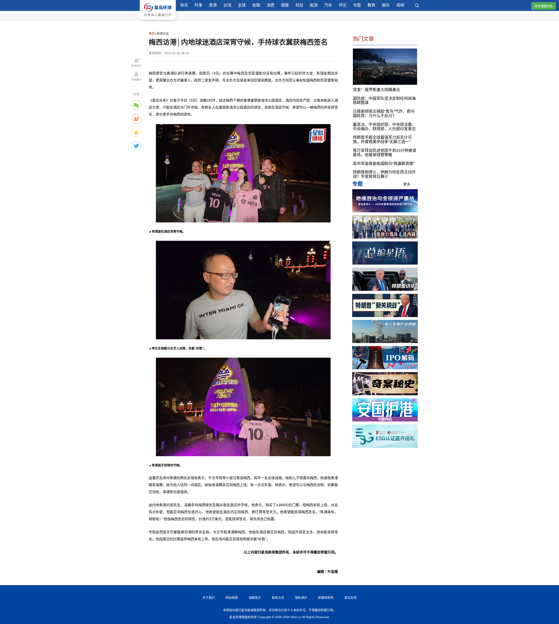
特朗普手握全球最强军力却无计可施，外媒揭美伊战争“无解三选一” (382, 139)
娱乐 (386, 5)
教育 (371, 5)
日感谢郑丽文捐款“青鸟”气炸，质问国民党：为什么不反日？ (383, 113)
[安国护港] (385, 420)
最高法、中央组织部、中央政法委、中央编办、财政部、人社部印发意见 (384, 126)
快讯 (184, 5)
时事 (198, 5)
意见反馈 (350, 597)
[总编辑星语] (385, 263)
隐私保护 (301, 597)
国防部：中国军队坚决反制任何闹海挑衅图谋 (384, 100)
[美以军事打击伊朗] (385, 342)
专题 (357, 5)
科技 (299, 5)
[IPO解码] (385, 368)
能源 (314, 5)
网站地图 (232, 597)
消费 (270, 5)
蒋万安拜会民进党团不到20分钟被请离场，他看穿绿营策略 (384, 152)
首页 (152, 33)
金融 (256, 5)
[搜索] (417, 6)
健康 (285, 5)
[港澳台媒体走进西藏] (385, 237)
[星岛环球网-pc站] (158, 21)
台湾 (227, 5)
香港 (213, 5)
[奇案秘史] (385, 394)
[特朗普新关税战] (385, 316)
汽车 (328, 5)
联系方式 (278, 597)
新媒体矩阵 (325, 597)
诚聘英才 (255, 597)
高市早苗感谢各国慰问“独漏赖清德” (383, 163)
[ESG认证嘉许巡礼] (385, 446)
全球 (242, 5)
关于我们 (208, 597)
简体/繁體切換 (543, 6)
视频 (400, 5)
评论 (343, 5)
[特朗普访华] (385, 289)
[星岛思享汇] (385, 211)
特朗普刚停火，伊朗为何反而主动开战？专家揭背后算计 (384, 174)
